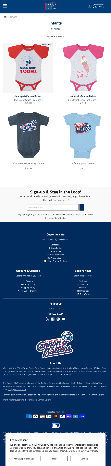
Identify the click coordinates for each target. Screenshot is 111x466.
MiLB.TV (83, 287)
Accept (54, 458)
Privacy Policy (91, 451)
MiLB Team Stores (83, 294)
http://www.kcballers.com (47, 394)
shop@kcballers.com (17, 389)
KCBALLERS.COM (55, 313)
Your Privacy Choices (57, 261)
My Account (28, 281)
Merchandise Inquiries (28, 291)
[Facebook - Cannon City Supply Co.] (53, 319)
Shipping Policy (28, 287)
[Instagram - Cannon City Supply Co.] (58, 319)
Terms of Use (55, 251)
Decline (84, 458)
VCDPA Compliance (55, 254)
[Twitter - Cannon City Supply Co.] (47, 319)
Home (5, 17)
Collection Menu (54, 37)
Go (82, 207)
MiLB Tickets (83, 291)
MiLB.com (82, 281)
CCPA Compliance (55, 258)
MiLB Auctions (82, 284)
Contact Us (55, 244)
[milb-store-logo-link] (56, 427)
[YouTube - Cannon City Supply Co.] (63, 319)
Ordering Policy (28, 284)
